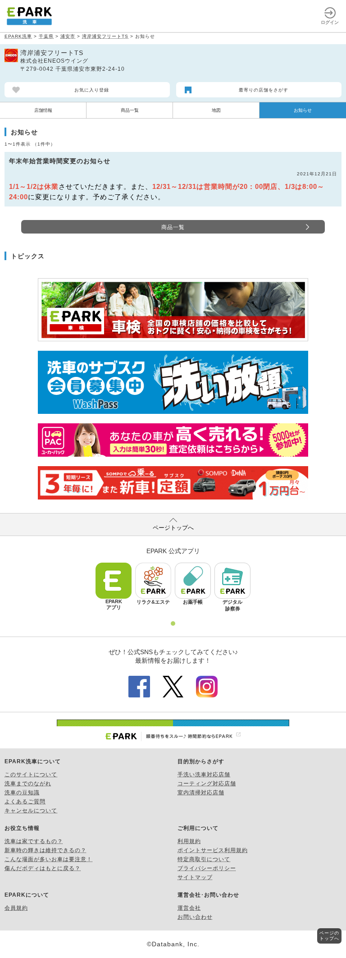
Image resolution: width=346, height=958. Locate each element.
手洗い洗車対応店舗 (204, 774)
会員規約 (16, 908)
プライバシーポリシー (207, 868)
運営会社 (189, 908)
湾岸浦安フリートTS (105, 36)
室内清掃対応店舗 (201, 792)
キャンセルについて (31, 810)
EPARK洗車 (18, 36)
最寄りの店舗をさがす (263, 89)
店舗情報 (43, 110)
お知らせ (303, 110)
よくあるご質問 (25, 801)
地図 (216, 110)
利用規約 (189, 841)
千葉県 (46, 36)
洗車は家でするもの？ (34, 841)
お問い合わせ (195, 917)
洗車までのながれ (28, 783)
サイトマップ (195, 877)
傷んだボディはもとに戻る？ (43, 868)
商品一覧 (130, 110)
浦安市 (67, 36)
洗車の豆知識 (22, 792)
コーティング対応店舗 (207, 783)
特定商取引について (204, 859)
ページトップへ (173, 527)
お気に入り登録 (91, 89)
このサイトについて (31, 774)
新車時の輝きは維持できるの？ (45, 850)
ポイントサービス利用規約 (213, 850)
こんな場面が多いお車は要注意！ (48, 859)
